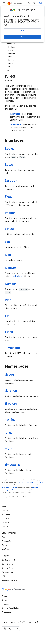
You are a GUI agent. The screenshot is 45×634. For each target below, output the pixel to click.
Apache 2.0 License (9, 487)
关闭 (22, 31)
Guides (5, 510)
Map (8, 255)
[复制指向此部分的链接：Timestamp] (23, 348)
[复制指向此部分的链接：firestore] (19, 403)
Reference (6, 514)
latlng (9, 433)
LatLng (10, 229)
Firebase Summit (8, 541)
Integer (10, 213)
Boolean (10, 149)
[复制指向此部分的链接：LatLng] (17, 229)
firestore (11, 403)
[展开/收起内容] (8, 69)
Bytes (9, 165)
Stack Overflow (8, 564)
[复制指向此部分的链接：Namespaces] (31, 366)
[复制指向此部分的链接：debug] (16, 374)
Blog (4, 537)
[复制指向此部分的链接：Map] (13, 255)
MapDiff (10, 268)
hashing (10, 419)
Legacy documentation (11, 580)
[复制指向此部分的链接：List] (12, 242)
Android (5, 596)
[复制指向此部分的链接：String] (15, 332)
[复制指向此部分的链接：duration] (19, 390)
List (7, 242)
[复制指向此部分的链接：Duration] (19, 180)
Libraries (5, 522)
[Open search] (29, 3)
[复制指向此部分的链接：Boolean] (18, 148)
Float (8, 197)
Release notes (7, 572)
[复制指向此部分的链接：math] (14, 448)
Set (7, 316)
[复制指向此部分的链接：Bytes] (15, 164)
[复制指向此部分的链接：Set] (12, 316)
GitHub (5, 526)
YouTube (5, 549)
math (8, 449)
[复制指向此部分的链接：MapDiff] (18, 268)
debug (9, 374)
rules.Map (18, 276)
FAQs (4, 576)
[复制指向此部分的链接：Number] (18, 284)
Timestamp (13, 348)
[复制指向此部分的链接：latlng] (15, 432)
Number (10, 284)
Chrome (5, 600)
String (9, 332)
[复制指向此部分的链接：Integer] (17, 213)
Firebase (5, 604)
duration (11, 390)
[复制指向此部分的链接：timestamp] (22, 464)
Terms (4, 622)
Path (8, 300)
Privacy (12, 622)
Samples (5, 518)
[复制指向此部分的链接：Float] (14, 196)
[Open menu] (4, 3)
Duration (11, 181)
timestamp (12, 465)
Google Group (8, 568)
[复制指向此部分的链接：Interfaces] (26, 140)
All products (7, 612)
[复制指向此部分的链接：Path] (13, 300)
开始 (22, 37)
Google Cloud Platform (11, 608)
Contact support (8, 560)
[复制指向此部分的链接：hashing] (18, 419)
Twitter (4, 545)
